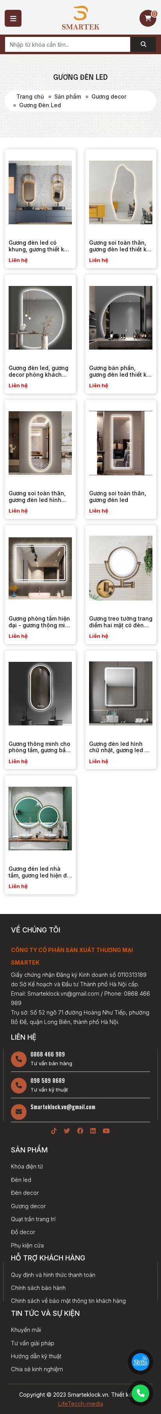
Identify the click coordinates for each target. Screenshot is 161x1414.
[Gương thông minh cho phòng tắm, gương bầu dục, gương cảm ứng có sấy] (40, 691)
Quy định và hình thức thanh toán (53, 1274)
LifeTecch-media (80, 1403)
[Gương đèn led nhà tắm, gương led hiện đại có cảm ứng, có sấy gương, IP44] (40, 816)
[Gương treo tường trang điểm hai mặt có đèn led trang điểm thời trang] (120, 566)
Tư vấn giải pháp (32, 1343)
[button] (13, 18)
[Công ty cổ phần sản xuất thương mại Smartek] (80, 17)
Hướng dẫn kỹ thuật (36, 1356)
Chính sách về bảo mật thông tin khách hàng (68, 1300)
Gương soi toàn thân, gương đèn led (117, 496)
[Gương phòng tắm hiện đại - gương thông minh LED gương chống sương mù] (40, 566)
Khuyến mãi (26, 1329)
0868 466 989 (47, 1054)
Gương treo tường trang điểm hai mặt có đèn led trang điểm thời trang (120, 628)
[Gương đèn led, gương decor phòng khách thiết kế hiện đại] (40, 316)
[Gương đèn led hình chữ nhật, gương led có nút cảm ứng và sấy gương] (120, 691)
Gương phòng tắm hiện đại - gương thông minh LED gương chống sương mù (40, 628)
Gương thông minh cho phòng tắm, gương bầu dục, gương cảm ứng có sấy (40, 753)
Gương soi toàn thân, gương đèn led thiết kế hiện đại (119, 249)
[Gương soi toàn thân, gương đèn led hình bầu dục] (40, 441)
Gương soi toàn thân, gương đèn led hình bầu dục (37, 500)
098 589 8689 (47, 1080)
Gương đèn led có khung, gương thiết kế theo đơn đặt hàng (38, 249)
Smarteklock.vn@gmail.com (62, 1107)
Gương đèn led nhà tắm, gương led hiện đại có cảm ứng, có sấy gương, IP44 (40, 878)
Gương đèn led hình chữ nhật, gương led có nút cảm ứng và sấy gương (120, 753)
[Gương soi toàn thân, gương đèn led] (120, 441)
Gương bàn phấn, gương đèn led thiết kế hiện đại (119, 374)
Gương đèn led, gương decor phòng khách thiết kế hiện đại (38, 374)
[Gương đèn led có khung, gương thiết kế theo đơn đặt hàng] (40, 190)
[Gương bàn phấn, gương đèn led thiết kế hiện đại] (120, 316)
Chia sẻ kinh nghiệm (37, 1369)
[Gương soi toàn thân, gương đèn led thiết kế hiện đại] (120, 190)
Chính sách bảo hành (38, 1287)
